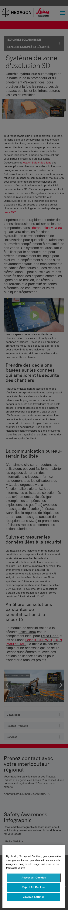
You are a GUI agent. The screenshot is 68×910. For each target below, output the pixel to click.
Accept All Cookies (34, 877)
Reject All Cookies (34, 887)
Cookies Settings (34, 896)
